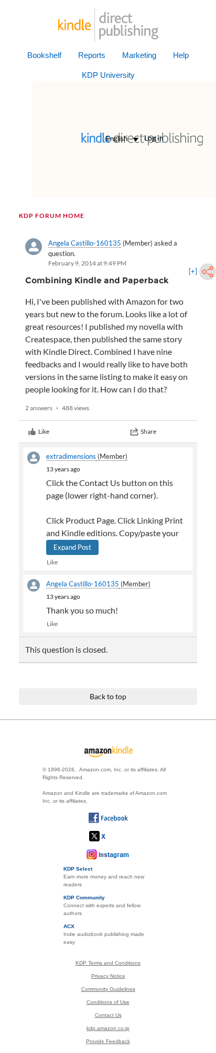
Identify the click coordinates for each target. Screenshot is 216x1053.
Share (148, 431)
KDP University (108, 75)
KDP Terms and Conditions (108, 963)
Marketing (139, 55)
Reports (91, 55)
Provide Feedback (108, 1041)
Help (181, 55)
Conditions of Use (108, 1002)
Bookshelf (44, 55)
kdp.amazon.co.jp (108, 1028)
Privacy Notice (108, 976)
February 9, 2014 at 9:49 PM (87, 263)
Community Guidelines (108, 989)
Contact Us (108, 1015)
